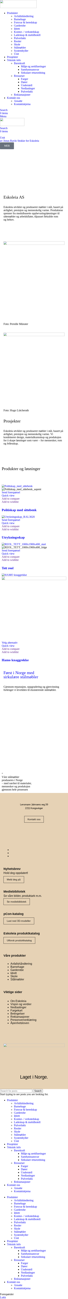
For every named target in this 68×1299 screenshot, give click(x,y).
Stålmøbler (20, 47)
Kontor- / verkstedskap (26, 31)
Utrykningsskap (13, 537)
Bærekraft (19, 63)
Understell (26, 85)
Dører (24, 82)
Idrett (17, 28)
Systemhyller (21, 50)
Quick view (8, 495)
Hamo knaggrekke (15, 660)
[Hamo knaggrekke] (14, 574)
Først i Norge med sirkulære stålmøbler (20, 674)
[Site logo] (18, 7)
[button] (11, 492)
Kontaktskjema (22, 104)
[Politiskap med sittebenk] (17, 486)
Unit (16, 53)
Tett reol (7, 568)
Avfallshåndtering (23, 16)
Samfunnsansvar (30, 69)
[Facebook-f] (23, 831)
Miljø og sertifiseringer (33, 66)
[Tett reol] (24, 544)
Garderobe (20, 25)
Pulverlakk (20, 38)
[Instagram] (34, 831)
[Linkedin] (45, 831)
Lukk (3, 1297)
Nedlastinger (28, 88)
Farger (24, 78)
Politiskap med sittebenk (19, 510)
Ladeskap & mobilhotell (27, 35)
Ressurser (19, 75)
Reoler (17, 41)
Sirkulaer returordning (33, 72)
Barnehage (20, 19)
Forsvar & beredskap (25, 22)
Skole (17, 44)
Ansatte (18, 100)
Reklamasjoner (22, 94)
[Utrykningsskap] (18, 516)
